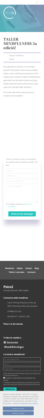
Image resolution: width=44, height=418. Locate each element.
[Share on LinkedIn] (32, 32)
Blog (37, 268)
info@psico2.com (14, 311)
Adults (20, 268)
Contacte (31, 272)
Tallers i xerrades (16, 272)
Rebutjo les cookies (18, 413)
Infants (28, 268)
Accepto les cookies (18, 408)
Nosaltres (9, 268)
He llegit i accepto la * (19, 205)
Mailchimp (15, 375)
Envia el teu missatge (22, 213)
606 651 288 (24, 316)
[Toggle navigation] (39, 12)
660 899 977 (12, 316)
